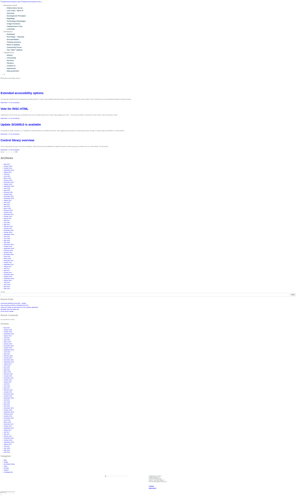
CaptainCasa (9, 53)
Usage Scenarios (13, 24)
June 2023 (7, 188)
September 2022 (9, 198)
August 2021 (7, 218)
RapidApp (11, 18)
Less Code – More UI (15, 11)
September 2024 (9, 170)
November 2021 (9, 214)
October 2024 (8, 168)
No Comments (14, 102)
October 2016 (8, 276)
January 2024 (8, 180)
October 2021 (8, 216)
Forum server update (7, 311)
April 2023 (7, 190)
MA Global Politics (9, 464)
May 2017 (7, 270)
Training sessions (14, 42)
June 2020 (7, 238)
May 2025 (7, 164)
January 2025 (8, 166)
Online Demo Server (15, 8)
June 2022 (7, 202)
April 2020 (7, 242)
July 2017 (7, 268)
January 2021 (8, 228)
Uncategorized (8, 472)
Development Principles (16, 16)
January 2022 (8, 212)
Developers (8, 32)
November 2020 (9, 230)
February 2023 (8, 192)
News (5, 466)
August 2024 (7, 172)
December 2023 (9, 182)
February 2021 (8, 226)
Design (6, 462)
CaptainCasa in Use (14, 26)
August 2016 (7, 280)
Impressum (11, 68)
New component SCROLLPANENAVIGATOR (14, 305)
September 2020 (9, 234)
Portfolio (6, 468)
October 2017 (8, 262)
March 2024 (7, 178)
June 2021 (7, 222)
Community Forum (14, 47)
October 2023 (8, 184)
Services (10, 60)
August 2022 (7, 200)
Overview (10, 13)
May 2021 (7, 224)
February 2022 (8, 210)
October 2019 (8, 246)
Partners (10, 63)
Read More (4, 102)
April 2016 (7, 288)
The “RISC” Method (14, 50)
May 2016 (7, 286)
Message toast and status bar (10, 309)
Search (3, 292)
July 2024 (7, 174)
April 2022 (7, 206)
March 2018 (7, 258)
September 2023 (9, 186)
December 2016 (9, 274)
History (10, 55)
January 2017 (8, 272)
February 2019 (8, 250)
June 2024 (7, 176)
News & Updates (13, 45)
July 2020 (7, 236)
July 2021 (7, 220)
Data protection (13, 71)
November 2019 (9, 244)
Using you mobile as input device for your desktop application (19, 307)
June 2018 (7, 256)
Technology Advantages (16, 21)
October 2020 (8, 232)
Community (11, 58)
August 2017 (7, 266)
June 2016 (7, 284)
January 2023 (8, 194)
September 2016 (9, 278)
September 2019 (9, 248)
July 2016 (7, 282)
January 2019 (8, 252)
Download (11, 34)
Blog (5, 460)
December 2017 (9, 260)
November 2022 (9, 196)
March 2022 (7, 208)
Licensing (10, 29)
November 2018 (9, 254)
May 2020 (7, 240)
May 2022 (7, 204)
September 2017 (9, 264)
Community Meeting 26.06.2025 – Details (13, 303)
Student (6, 470)
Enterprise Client (10, 5)
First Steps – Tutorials (15, 37)
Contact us (11, 66)
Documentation (13, 39)
